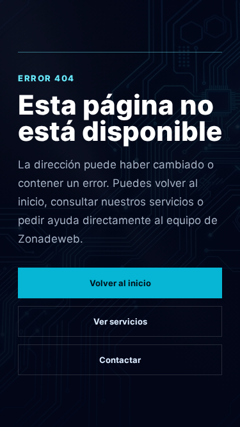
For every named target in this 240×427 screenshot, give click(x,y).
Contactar (120, 360)
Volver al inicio (120, 283)
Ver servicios (120, 321)
